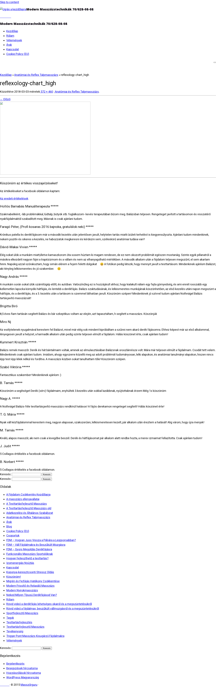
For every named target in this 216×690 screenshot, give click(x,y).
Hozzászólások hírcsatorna (23, 672)
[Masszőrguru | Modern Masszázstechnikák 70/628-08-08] (13, 9)
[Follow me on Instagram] (8, 16)
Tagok (10, 617)
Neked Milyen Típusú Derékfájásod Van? (31, 595)
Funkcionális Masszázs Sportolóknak (29, 554)
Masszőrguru (29, 684)
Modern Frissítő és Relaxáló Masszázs (30, 585)
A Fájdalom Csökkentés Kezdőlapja (28, 494)
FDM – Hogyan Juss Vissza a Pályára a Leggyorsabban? (41, 540)
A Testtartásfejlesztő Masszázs (26, 503)
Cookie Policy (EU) (17, 54)
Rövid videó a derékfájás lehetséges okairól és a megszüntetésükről (49, 604)
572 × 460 (46, 91)
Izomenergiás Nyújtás (20, 563)
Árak (9, 44)
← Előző (5, 99)
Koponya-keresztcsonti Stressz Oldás (30, 572)
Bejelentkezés (15, 663)
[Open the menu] (214, 62)
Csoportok (12, 535)
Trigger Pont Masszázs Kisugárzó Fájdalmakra (35, 636)
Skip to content (9, 2)
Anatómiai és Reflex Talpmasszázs (36, 74)
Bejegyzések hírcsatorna (22, 668)
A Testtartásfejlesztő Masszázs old (28, 508)
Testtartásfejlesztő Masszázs (25, 626)
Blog (9, 526)
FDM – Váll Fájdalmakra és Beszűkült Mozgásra (35, 544)
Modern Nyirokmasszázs (22, 590)
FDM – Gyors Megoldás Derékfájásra (29, 549)
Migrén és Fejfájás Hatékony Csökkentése (33, 581)
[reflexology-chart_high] (45, 173)
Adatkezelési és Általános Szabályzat (29, 513)
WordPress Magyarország (22, 677)
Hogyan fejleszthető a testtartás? (27, 558)
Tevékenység (14, 631)
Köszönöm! (13, 576)
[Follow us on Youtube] (10, 16)
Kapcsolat (12, 49)
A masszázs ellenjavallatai (22, 499)
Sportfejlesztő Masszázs (22, 613)
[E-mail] (1, 16)
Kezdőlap (12, 31)
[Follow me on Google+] (5, 16)
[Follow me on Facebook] (3, 16)
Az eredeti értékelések (14, 198)
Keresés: (5, 474)
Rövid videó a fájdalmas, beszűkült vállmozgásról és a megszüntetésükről (52, 608)
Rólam (10, 35)
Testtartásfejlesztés (19, 622)
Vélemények (14, 40)
